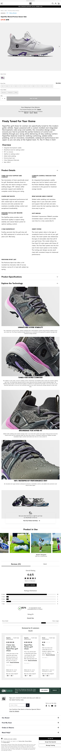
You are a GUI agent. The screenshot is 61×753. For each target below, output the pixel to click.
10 (46, 86)
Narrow (4, 92)
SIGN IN (55, 690)
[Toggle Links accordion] (30, 717)
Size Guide (58, 83)
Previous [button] (1, 46)
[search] (52, 3)
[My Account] (55, 3)
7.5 (24, 86)
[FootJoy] (30, 3)
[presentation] (15, 563)
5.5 (7, 86)
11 (51, 86)
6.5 (16, 86)
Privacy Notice (28, 741)
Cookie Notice (6, 742)
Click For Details (14, 711)
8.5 (33, 86)
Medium (10, 92)
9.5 (42, 86)
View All (30, 630)
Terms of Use (21, 741)
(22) (7, 13)
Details (39, 109)
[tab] (58, 3)
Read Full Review (14, 662)
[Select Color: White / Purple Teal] (3, 78)
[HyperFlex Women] (30, 48)
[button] (2, 3)
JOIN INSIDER (44, 690)
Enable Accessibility (30, 0)
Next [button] (59, 46)
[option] (30, 48)
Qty (2, 95)
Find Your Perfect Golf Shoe (30, 520)
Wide (16, 92)
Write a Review (13, 13)
